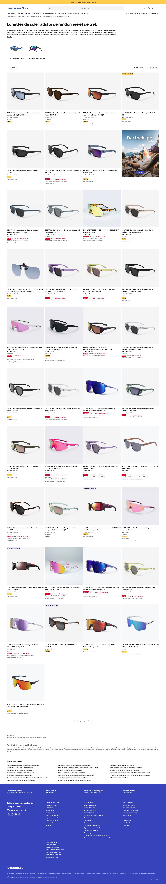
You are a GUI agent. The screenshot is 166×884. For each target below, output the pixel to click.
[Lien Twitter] (12, 814)
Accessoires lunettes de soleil (35, 58)
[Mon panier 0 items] (157, 8)
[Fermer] (157, 2)
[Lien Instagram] (19, 814)
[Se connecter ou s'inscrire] (153, 8)
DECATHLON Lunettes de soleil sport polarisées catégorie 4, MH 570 (138, 410)
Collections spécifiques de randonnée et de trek (73, 777)
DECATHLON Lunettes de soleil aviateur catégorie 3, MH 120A (63, 172)
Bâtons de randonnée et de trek (119, 777)
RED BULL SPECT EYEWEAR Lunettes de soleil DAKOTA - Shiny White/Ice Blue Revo (140, 646)
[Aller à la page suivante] (90, 722)
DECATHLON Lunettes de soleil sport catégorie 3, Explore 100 (24, 172)
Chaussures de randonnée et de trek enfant (20, 767)
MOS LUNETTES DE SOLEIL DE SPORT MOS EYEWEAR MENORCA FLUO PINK (63, 589)
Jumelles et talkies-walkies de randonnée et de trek (74, 765)
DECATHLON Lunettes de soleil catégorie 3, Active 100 (139, 114)
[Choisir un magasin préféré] (144, 8)
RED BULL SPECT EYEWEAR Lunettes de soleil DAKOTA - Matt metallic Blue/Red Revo (25, 705)
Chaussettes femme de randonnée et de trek (21, 780)
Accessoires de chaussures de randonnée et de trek (23, 765)
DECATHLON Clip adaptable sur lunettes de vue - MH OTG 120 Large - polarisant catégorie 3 (25, 290)
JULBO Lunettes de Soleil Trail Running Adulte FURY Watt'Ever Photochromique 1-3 (101, 589)
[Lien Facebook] (8, 814)
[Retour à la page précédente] (76, 722)
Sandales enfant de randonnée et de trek (19, 775)
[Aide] (149, 8)
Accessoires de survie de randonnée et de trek (124, 770)
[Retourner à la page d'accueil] (18, 8)
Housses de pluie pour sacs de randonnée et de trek (126, 767)
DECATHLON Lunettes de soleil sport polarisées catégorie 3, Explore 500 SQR (23, 114)
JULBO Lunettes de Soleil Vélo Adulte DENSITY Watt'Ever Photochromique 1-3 (99, 410)
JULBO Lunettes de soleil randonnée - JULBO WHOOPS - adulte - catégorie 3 (102, 529)
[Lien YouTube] (16, 814)
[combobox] (153, 68)
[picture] (25, 91)
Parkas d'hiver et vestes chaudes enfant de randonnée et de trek (130, 772)
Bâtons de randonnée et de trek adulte (122, 765)
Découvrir (140, 172)
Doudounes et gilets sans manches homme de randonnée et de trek (28, 777)
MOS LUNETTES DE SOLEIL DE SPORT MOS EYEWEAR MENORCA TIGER (101, 231)
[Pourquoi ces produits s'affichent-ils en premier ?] (134, 68)
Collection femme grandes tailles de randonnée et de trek (76, 775)
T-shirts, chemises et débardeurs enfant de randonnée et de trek (130, 775)
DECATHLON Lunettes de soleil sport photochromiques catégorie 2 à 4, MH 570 (98, 348)
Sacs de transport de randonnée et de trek (71, 772)
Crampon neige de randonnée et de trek (19, 770)
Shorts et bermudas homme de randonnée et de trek (74, 780)
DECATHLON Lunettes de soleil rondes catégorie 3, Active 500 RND (63, 114)
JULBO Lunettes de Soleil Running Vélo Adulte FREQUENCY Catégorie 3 (23, 646)
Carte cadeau (153, 13)
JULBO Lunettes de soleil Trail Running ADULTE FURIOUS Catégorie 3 (99, 646)
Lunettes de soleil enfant (16, 58)
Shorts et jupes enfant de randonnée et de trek (21, 772)
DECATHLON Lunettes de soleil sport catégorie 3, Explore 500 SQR (100, 172)
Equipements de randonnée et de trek (70, 770)
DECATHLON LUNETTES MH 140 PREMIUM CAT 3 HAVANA (61, 646)
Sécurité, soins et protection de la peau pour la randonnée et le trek (79, 767)
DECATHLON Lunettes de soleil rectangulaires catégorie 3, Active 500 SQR (23, 231)
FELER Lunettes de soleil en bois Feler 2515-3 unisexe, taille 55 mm (140, 467)
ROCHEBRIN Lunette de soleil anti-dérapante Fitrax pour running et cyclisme (24, 348)
